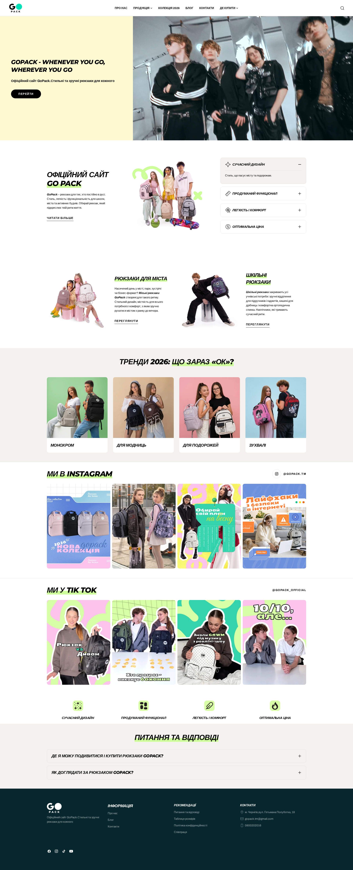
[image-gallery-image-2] (144, 526)
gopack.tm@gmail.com (259, 818)
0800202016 (253, 825)
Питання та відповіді (186, 812)
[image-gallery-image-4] (274, 526)
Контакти (113, 826)
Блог (111, 819)
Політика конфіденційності (190, 825)
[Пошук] (342, 8)
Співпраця (180, 832)
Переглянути (126, 321)
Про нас (113, 813)
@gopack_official (289, 590)
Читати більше (60, 218)
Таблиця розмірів (184, 818)
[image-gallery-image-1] (78, 526)
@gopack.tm (294, 473)
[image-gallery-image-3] (209, 526)
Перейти (26, 93)
